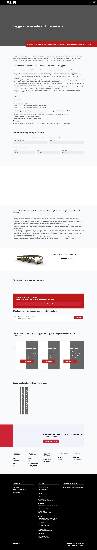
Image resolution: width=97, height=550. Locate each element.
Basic (14, 466)
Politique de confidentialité (69, 486)
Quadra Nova (16, 460)
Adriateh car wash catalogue (27, 317)
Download (78, 317)
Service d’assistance (47, 462)
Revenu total (15, 150)
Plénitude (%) (52, 140)
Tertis (14, 463)
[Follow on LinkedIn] (33, 543)
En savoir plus (48, 361)
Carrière (60, 459)
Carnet (29, 458)
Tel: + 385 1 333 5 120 (43, 486)
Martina (14, 465)
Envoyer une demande (51, 441)
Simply (14, 456)
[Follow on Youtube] (27, 543)
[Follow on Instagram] (30, 543)
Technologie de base (48, 348)
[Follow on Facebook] (25, 543)
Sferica (14, 458)
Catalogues (60, 455)
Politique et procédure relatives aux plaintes (73, 487)
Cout (38, 150)
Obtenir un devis (48, 304)
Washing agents (46, 461)
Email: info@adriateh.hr (43, 489)
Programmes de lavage (33, 463)
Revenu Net (64, 150)
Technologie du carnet (70, 348)
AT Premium (30, 456)
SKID (29, 461)
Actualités (60, 457)
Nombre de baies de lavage (18, 140)
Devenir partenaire (77, 459)
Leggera (15, 461)
